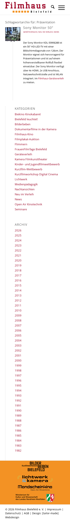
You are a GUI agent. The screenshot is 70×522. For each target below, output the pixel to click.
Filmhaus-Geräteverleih (51, 78)
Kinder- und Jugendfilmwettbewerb (37, 164)
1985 (18, 435)
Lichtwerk (21, 179)
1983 (18, 445)
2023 (18, 245)
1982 (18, 450)
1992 (18, 400)
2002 (18, 350)
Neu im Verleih (45, 32)
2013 (18, 295)
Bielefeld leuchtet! (26, 119)
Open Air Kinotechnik (28, 204)
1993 (18, 395)
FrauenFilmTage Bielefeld (31, 149)
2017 (18, 275)
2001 (18, 355)
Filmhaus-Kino (24, 134)
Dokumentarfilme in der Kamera (35, 129)
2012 (18, 300)
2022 (18, 250)
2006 (18, 330)
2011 (18, 305)
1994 (18, 390)
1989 (18, 415)
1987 (18, 425)
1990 (18, 410)
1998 (18, 370)
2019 (18, 265)
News (56, 32)
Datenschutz (13, 513)
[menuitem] (51, 7)
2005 (18, 335)
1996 (18, 380)
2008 (18, 320)
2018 (18, 270)
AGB (26, 513)
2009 (18, 315)
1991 (18, 405)
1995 (18, 385)
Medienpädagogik (26, 184)
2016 (18, 280)
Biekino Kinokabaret (28, 114)
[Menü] (60, 7)
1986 (18, 430)
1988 (18, 420)
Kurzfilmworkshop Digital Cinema (36, 174)
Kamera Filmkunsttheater (31, 159)
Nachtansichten (25, 189)
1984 (18, 440)
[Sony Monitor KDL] (12, 34)
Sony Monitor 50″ (38, 27)
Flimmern (21, 144)
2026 (18, 230)
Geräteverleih (30, 32)
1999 (18, 365)
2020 (18, 260)
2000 (18, 360)
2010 (18, 310)
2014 (18, 290)
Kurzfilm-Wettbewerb (28, 169)
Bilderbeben (22, 124)
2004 (18, 340)
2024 (18, 240)
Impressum (54, 509)
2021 (18, 255)
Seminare (21, 209)
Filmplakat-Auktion (27, 139)
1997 (18, 375)
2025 (18, 235)
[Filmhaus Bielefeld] (29, 7)
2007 (18, 325)
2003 (18, 345)
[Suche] (51, 7)
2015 (18, 285)
